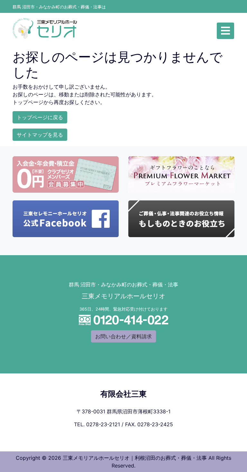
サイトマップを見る (40, 134)
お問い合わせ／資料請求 (123, 336)
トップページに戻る (40, 117)
